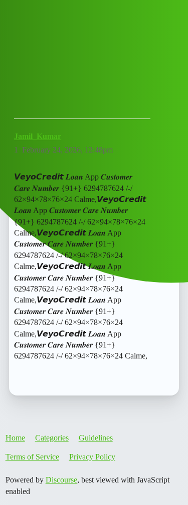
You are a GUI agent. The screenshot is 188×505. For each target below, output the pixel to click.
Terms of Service (32, 456)
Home (15, 438)
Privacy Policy (92, 456)
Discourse (61, 480)
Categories (52, 438)
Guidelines (96, 438)
